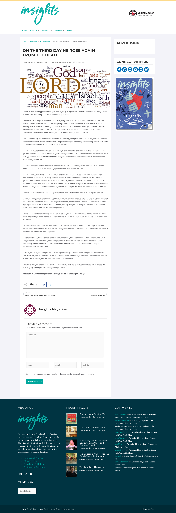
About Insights (148, 509)
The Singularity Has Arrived (92, 467)
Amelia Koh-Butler (122, 426)
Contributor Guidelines (34, 464)
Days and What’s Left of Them (93, 414)
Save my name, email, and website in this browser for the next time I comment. (62, 374)
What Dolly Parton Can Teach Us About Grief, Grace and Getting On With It (93, 443)
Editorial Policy (30, 461)
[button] (34, 30)
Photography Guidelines (34, 467)
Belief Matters (45, 42)
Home (25, 42)
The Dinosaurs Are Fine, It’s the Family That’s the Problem (94, 455)
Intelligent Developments (63, 509)
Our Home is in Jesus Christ (92, 427)
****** (117, 468)
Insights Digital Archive (34, 458)
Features (33, 42)
